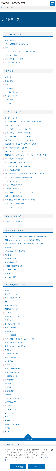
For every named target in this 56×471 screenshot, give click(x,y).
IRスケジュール (10, 421)
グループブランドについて (14, 63)
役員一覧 (8, 85)
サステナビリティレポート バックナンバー (20, 129)
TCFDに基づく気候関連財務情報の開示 (19, 177)
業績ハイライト (10, 331)
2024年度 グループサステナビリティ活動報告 (21, 200)
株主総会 (8, 383)
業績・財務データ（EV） (14, 342)
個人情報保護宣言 (11, 262)
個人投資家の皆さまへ (13, 305)
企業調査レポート (11, 376)
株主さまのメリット (12, 316)
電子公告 (8, 255)
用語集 (7, 428)
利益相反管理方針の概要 (13, 266)
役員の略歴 (9, 88)
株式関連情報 (9, 380)
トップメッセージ (11, 118)
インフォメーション (14, 230)
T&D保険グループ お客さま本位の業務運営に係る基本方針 (25, 236)
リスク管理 (9, 100)
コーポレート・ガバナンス (14, 92)
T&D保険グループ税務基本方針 (16, 162)
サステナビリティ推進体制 (14, 203)
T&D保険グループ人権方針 (14, 151)
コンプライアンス (11, 96)
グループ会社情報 (11, 55)
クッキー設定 (18, 467)
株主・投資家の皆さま (15, 284)
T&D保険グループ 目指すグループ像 (18, 136)
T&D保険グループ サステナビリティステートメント (23, 121)
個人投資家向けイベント (13, 324)
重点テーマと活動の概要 (13, 185)
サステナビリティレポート (14, 125)
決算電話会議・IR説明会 (13, 424)
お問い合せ (9, 273)
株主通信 (8, 365)
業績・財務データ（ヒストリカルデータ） (20, 339)
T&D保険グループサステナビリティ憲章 (19, 140)
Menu (52, 4)
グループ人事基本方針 (13, 170)
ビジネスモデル (10, 313)
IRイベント (9, 417)
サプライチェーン (11, 181)
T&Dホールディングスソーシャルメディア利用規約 (23, 240)
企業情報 (9, 71)
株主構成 (8, 406)
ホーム (3, 7)
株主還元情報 (9, 391)
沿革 (6, 48)
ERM (6, 301)
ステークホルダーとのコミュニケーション (20, 192)
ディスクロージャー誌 (13, 368)
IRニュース (9, 413)
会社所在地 (9, 81)
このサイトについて (12, 270)
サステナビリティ (13, 112)
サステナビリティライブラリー (16, 207)
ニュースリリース (13, 216)
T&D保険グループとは (13, 309)
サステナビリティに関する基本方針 (17, 133)
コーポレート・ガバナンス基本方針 (17, 166)
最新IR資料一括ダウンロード (15, 372)
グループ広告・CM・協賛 (14, 59)
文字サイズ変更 (10, 259)
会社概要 (8, 77)
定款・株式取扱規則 (12, 398)
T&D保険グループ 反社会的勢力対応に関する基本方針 (24, 244)
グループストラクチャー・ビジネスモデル (20, 51)
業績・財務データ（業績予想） (16, 346)
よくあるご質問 (10, 277)
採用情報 (8, 103)
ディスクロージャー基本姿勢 (15, 251)
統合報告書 (9, 361)
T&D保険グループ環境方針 (14, 159)
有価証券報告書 (10, 357)
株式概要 (8, 395)
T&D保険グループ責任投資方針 (16, 148)
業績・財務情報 (10, 328)
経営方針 (8, 290)
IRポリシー (9, 432)
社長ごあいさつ (10, 40)
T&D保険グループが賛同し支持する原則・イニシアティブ (25, 174)
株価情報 (8, 387)
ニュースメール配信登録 (13, 222)
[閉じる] (52, 450)
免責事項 (8, 247)
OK (36, 467)
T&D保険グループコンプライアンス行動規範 (20, 144)
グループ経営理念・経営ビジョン (16, 44)
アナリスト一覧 (10, 409)
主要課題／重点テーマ (13, 189)
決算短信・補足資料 (12, 354)
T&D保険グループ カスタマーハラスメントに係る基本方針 (25, 155)
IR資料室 (8, 350)
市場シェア (9, 320)
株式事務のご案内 (11, 402)
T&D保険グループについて (17, 34)
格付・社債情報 (10, 335)
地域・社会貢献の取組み (13, 196)
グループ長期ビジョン (13, 298)
